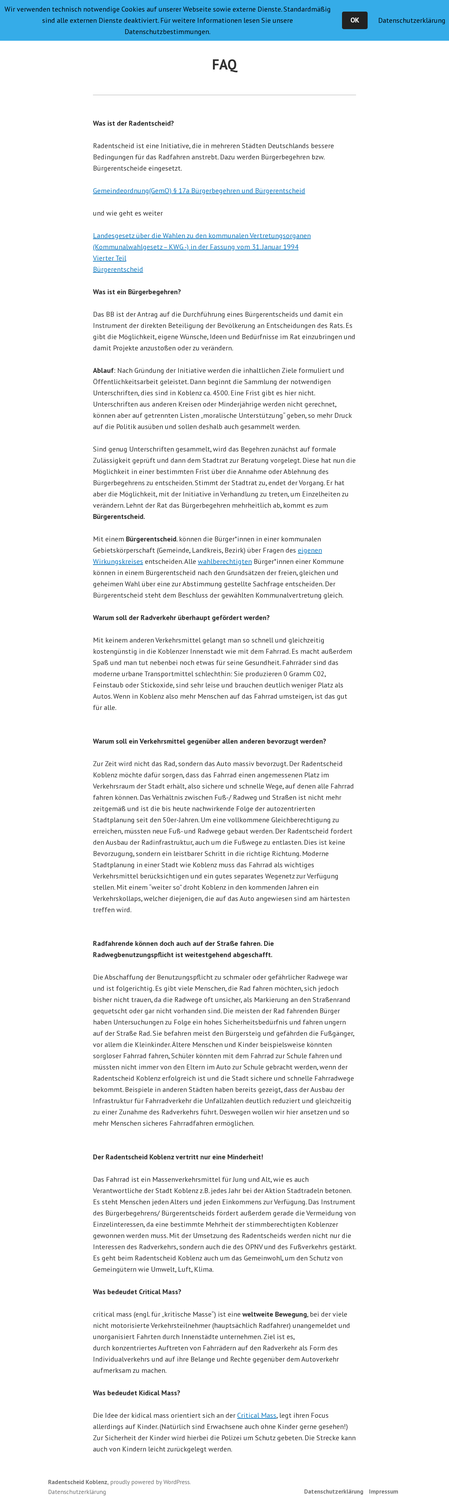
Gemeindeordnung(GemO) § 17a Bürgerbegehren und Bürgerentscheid (199, 190)
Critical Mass (256, 1415)
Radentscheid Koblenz (77, 1482)
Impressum (383, 1491)
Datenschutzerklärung (333, 1491)
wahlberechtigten (225, 561)
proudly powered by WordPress (150, 1482)
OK (354, 20)
